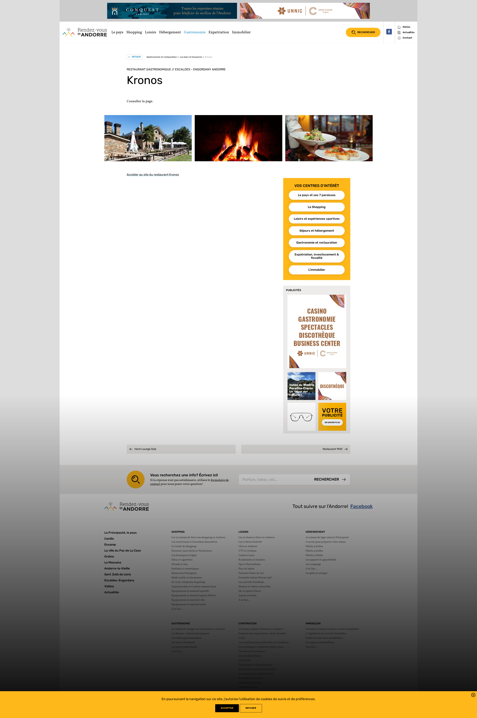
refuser (251, 708)
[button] (473, 695)
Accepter (227, 708)
